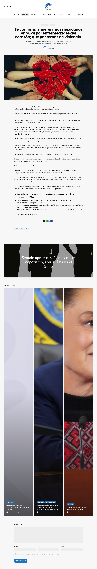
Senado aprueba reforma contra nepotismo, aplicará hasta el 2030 (48, 260)
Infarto (22, 229)
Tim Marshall (24, 214)
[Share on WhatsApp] (47, 221)
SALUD (52, 25)
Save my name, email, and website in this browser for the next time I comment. (37, 554)
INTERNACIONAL (50, 502)
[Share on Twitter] (44, 221)
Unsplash (35, 214)
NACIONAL (44, 25)
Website (63, 546)
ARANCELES (40, 502)
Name (16, 546)
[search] (92, 6)
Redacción (51, 47)
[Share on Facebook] (49, 221)
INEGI (16, 229)
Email (39, 546)
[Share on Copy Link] (52, 221)
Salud (27, 229)
